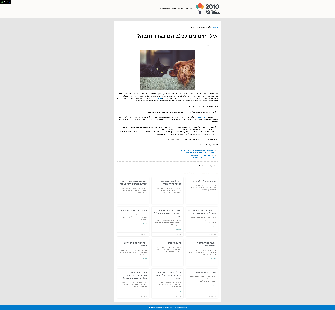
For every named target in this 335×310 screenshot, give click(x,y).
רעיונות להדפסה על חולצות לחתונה (201, 155)
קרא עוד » (213, 194)
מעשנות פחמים (174, 242)
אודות (191, 9)
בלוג (186, 9)
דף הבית (215, 27)
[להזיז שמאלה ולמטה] (1, 2)
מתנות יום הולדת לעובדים (204, 181)
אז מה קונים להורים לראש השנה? (202, 157)
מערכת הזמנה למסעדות (205, 272)
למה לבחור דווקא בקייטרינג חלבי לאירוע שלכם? (197, 150)
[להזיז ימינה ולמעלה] (2, 1)
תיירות (174, 9)
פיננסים (180, 9)
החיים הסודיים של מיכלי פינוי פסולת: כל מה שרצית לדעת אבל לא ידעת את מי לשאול (134, 275)
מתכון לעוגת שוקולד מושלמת (134, 210)
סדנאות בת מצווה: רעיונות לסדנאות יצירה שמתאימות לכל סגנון (167, 213)
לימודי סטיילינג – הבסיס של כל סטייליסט (200, 153)
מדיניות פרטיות (165, 9)
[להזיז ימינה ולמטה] (2, 2)
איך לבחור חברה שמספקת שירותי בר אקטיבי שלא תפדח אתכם (168, 275)
